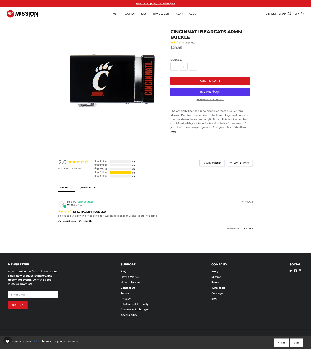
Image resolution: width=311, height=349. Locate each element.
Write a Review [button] (241, 162)
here (173, 131)
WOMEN (130, 13)
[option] (112, 80)
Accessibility (129, 315)
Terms (125, 293)
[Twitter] (290, 270)
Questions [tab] (85, 187)
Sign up (17, 305)
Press (215, 282)
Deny (296, 343)
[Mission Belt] (22, 14)
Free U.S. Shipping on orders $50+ (155, 3)
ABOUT (193, 13)
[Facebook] (295, 270)
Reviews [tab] (64, 187)
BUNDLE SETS (161, 13)
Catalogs (217, 293)
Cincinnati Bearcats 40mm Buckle (75, 221)
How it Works (129, 277)
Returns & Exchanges (135, 309)
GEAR (179, 13)
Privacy (126, 298)
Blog (214, 298)
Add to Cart (210, 80)
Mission (216, 277)
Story (214, 271)
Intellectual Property (134, 304)
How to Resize (130, 282)
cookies (36, 341)
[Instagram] (300, 270)
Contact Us (128, 287)
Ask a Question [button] (213, 162)
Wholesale (218, 287)
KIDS (144, 13)
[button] (245, 228)
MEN (115, 13)
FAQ (123, 271)
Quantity (176, 59)
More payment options (210, 99)
